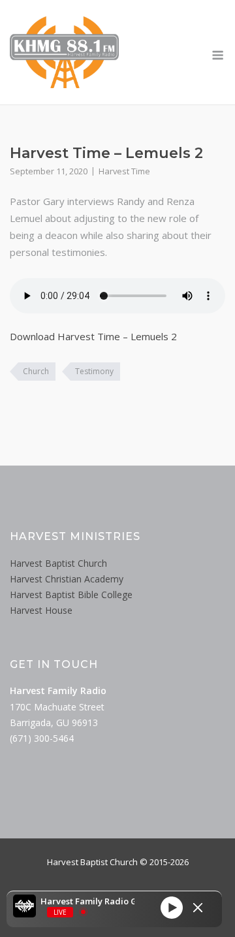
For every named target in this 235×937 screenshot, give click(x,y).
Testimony (94, 371)
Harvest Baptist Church (58, 563)
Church (36, 371)
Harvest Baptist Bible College (71, 594)
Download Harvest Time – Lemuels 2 (93, 336)
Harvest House (41, 610)
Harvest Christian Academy (66, 579)
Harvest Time (124, 171)
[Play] (171, 907)
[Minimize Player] (198, 907)
